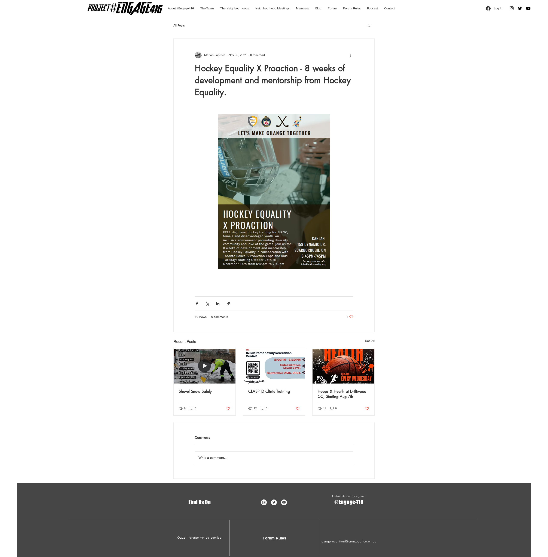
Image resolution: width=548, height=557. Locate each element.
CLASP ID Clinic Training (269, 391)
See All (370, 340)
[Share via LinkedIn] (218, 304)
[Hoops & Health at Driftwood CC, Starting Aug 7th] (343, 366)
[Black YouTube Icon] (528, 8)
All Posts (179, 25)
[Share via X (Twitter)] (207, 304)
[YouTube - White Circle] (284, 502)
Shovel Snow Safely (195, 391)
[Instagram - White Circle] (264, 502)
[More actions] (350, 55)
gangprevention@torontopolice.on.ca (349, 541)
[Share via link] (228, 304)
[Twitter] (520, 8)
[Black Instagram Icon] (511, 8)
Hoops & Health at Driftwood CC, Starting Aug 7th (342, 394)
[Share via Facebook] (197, 304)
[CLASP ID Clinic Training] (274, 366)
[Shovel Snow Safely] (204, 366)
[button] (369, 25)
